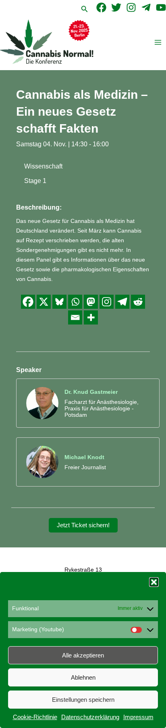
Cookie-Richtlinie (35, 716)
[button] (154, 582)
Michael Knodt (84, 457)
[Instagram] (131, 7)
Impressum (138, 716)
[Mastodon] (91, 302)
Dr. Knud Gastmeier (91, 392)
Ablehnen (83, 677)
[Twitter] (116, 7)
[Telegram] (146, 7)
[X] (44, 302)
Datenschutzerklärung (90, 716)
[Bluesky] (59, 302)
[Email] (75, 317)
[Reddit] (138, 302)
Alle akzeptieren (83, 655)
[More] (91, 317)
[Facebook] (101, 7)
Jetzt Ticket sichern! (83, 525)
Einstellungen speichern (83, 699)
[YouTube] (161, 7)
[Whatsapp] (75, 302)
